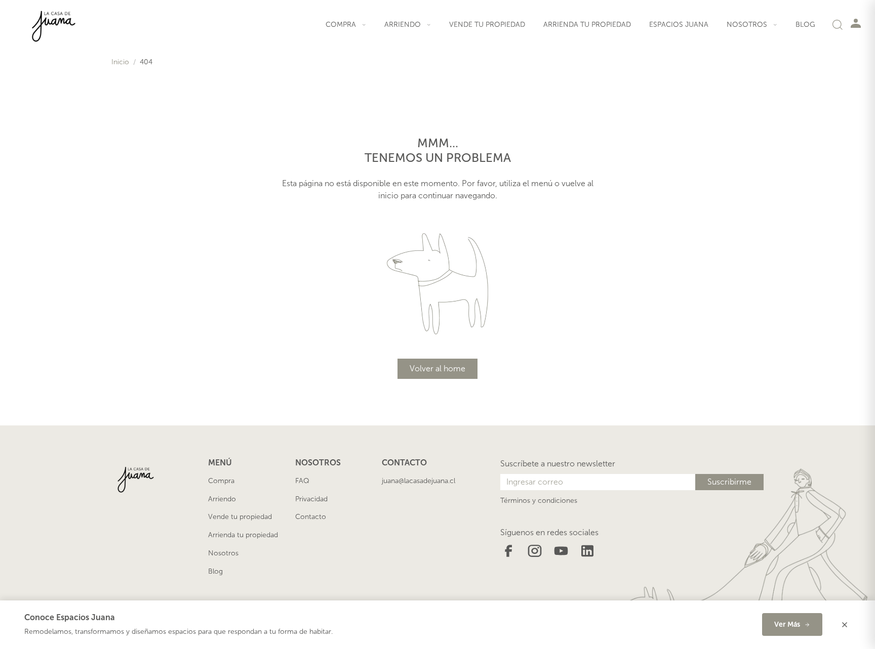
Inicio (120, 62)
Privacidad (311, 499)
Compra (221, 481)
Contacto (310, 516)
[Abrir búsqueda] (837, 24)
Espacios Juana (678, 24)
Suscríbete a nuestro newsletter (557, 463)
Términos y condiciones (538, 500)
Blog (805, 24)
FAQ (302, 481)
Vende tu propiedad (487, 24)
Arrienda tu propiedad (587, 24)
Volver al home (437, 368)
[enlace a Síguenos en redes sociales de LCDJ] (508, 550)
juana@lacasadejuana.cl (418, 481)
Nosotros (223, 553)
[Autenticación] (856, 23)
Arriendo (222, 499)
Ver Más (787, 624)
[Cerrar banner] (845, 625)
